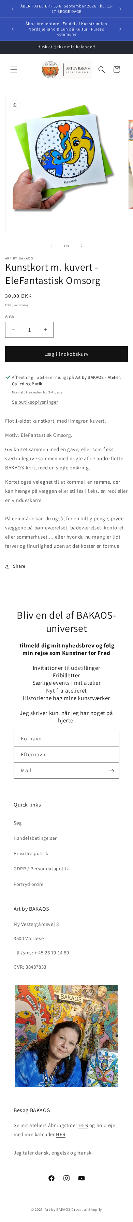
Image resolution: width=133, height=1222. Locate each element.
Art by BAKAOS (57, 1209)
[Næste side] (81, 245)
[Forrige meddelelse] (12, 8)
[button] (13, 69)
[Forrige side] (51, 245)
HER (83, 1125)
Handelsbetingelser (35, 838)
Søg (18, 823)
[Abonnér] (111, 771)
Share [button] (19, 566)
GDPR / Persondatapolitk (41, 869)
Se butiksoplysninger (35, 402)
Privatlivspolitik (31, 853)
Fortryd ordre (29, 884)
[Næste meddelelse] (120, 8)
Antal (10, 316)
